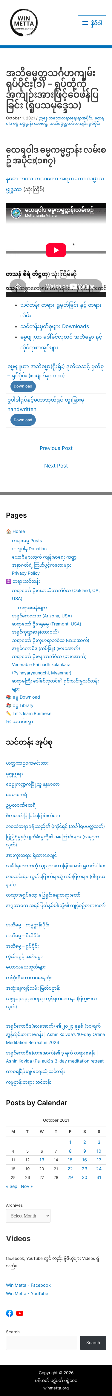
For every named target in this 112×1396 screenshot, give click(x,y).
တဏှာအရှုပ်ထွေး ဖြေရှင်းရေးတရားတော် (43, 894)
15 (70, 1159)
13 (41, 1159)
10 (98, 1151)
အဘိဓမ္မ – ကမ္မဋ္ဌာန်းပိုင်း (28, 924)
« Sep (11, 1186)
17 (99, 1159)
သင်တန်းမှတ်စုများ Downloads (54, 326)
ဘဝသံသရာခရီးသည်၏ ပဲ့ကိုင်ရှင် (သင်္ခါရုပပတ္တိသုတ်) (55, 826)
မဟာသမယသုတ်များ (26, 966)
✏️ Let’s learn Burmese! (29, 713)
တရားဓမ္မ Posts (27, 540)
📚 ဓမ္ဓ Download (23, 696)
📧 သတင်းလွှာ (19, 721)
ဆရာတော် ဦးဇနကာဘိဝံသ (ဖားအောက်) (49, 656)
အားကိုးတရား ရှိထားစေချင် (31, 855)
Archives (14, 1205)
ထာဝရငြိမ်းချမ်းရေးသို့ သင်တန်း (35, 1071)
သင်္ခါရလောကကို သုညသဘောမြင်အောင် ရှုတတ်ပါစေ (55, 865)
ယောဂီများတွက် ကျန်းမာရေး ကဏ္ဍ (44, 556)
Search (13, 1331)
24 (99, 1168)
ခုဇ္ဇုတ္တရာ (14, 773)
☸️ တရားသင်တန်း (23, 581)
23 (84, 1168)
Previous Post (56, 448)
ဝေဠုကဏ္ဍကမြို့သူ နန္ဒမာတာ (33, 784)
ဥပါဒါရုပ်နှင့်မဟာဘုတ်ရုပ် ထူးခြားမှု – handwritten (47, 404)
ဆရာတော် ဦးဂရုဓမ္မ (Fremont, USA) (46, 623)
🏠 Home (15, 531)
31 (98, 1177)
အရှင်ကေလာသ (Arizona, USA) (42, 615)
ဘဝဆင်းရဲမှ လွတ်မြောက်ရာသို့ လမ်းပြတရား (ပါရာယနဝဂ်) (55, 880)
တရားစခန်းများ (32, 607)
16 (84, 1159)
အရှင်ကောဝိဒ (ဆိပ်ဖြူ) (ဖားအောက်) (46, 648)
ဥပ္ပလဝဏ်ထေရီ (21, 805)
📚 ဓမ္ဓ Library (19, 705)
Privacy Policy (26, 573)
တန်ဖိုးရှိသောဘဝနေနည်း (29, 977)
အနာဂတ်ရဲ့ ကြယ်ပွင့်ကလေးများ (41, 565)
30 (84, 1177)
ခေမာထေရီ (16, 794)
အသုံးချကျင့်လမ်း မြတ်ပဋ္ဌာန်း (34, 988)
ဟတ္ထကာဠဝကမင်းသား (27, 762)
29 (70, 1177)
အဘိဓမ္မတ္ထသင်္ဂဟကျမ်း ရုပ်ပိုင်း (75, 123)
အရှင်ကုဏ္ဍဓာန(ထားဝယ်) (35, 631)
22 (70, 1168)
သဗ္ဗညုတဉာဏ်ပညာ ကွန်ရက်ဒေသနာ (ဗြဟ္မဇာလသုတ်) (51, 1002)
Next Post (56, 466)
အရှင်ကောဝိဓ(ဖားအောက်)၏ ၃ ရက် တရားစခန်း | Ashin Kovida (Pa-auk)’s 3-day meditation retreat (55, 1056)
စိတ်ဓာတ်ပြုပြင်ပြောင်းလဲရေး (33, 815)
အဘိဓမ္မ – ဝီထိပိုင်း (23, 935)
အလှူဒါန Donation (29, 548)
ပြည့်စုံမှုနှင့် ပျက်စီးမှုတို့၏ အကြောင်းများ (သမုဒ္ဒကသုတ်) (52, 840)
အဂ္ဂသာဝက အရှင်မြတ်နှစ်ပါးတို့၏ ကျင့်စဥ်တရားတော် (56, 905)
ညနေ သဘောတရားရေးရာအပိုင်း (65, 118)
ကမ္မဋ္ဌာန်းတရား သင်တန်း (28, 1082)
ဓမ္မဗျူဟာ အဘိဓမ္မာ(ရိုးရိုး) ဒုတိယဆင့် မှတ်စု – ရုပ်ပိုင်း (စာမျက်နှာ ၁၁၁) (55, 371)
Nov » (27, 1186)
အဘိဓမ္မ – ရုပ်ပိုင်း (22, 945)
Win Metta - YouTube (27, 1293)
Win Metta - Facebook (28, 1285)
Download (23, 386)
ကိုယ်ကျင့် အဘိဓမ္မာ (24, 956)
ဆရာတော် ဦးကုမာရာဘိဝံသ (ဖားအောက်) (50, 640)
